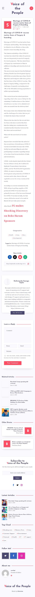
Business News (20, 530)
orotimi (13, 570)
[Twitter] (17, 485)
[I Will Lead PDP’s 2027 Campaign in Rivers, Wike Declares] (5, 393)
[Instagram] (21, 485)
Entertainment (22, 533)
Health (11, 235)
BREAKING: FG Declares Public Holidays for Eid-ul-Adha (19, 401)
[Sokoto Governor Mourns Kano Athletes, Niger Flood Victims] (4, 517)
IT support (28, 537)
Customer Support (9, 533)
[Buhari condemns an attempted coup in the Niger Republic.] (17, 444)
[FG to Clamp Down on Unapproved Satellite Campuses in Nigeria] (4, 509)
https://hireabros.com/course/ (15, 306)
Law (5, 540)
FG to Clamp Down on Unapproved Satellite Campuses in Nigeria (18, 508)
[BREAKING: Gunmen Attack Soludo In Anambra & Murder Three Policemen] (17, 430)
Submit (18, 478)
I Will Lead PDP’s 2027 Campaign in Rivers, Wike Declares (20, 392)
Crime (18, 235)
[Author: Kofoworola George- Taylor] (7, 281)
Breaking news (8, 530)
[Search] (31, 8)
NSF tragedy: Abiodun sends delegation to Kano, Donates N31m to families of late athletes (21, 411)
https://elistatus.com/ (17, 308)
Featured (6, 537)
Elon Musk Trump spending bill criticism (20, 501)
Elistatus (20, 591)
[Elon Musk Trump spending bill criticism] (5, 384)
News (24, 235)
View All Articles (17, 312)
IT (20, 537)
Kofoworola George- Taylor (21, 282)
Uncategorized (18, 238)
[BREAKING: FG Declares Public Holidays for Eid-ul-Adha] (5, 402)
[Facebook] (13, 485)
